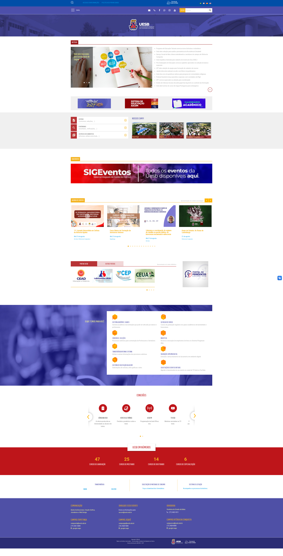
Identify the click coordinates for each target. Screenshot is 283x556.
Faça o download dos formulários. (153, 488)
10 (148, 246)
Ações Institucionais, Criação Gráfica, (83, 510)
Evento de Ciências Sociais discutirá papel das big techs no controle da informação (182, 83)
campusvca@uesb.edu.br (175, 523)
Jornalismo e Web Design (79, 512)
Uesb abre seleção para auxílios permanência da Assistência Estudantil (178, 51)
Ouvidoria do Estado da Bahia (176, 509)
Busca (182, 10)
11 (150, 246)
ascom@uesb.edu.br (125, 512)
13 (154, 246)
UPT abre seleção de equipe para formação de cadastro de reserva (177, 68)
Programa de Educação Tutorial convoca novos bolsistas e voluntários (178, 48)
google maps (76, 528)
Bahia (85, 489)
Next (210, 200)
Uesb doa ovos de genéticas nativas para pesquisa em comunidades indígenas (181, 74)
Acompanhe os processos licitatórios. (195, 488)
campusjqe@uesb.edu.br (126, 523)
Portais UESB (84, 264)
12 (152, 246)
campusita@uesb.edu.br (78, 523)
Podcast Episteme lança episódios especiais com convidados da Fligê (178, 77)
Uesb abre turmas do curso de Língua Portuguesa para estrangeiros (177, 86)
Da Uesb (113, 489)
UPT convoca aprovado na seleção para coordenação (173, 80)
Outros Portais (110, 264)
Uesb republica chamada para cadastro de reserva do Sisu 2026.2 (176, 60)
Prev (206, 200)
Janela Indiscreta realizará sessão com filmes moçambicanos (175, 71)
